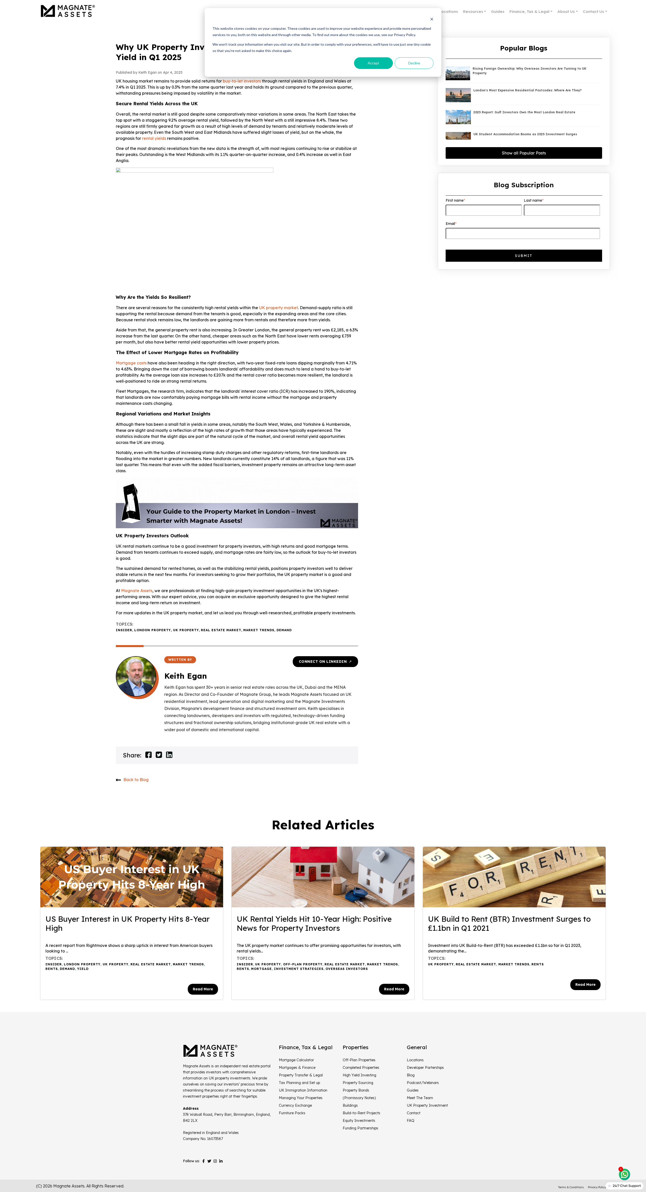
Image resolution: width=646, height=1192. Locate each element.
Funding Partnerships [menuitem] (360, 1128)
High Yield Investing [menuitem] (359, 1075)
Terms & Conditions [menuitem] (571, 1187)
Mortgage (261, 969)
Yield (83, 969)
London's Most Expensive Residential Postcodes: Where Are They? (527, 90)
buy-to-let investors (242, 81)
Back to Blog (136, 779)
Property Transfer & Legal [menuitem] (301, 1075)
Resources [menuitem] (473, 11)
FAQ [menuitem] (410, 1120)
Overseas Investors (347, 969)
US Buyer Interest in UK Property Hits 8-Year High (127, 923)
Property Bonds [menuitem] (356, 1090)
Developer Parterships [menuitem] (425, 1067)
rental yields (154, 138)
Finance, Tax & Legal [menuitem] (529, 11)
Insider (124, 630)
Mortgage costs (131, 362)
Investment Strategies (299, 969)
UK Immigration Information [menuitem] (303, 1090)
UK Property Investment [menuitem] (427, 1105)
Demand (284, 630)
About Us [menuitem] (566, 11)
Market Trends (258, 630)
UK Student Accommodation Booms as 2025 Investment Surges (525, 134)
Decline (414, 63)
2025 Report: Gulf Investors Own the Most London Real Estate (524, 112)
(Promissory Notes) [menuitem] (359, 1098)
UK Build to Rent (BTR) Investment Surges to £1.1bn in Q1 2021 (509, 923)
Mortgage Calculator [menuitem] (296, 1060)
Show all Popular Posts (524, 152)
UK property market (278, 307)
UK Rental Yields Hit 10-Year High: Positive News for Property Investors (314, 923)
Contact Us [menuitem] (593, 11)
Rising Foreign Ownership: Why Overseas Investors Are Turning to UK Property (529, 71)
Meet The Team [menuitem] (420, 1098)
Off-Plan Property (302, 964)
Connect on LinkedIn (325, 661)
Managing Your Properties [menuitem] (300, 1098)
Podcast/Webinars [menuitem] (423, 1082)
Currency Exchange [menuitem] (295, 1105)
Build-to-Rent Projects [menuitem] (361, 1113)
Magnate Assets (136, 590)
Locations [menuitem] (448, 11)
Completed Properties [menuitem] (361, 1067)
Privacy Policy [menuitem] (597, 1187)
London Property (152, 630)
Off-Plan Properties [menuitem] (359, 1060)
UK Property (186, 630)
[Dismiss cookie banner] (432, 19)
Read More (203, 989)
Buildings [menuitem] (350, 1105)
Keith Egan (185, 676)
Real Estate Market (221, 630)
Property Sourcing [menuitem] (358, 1082)
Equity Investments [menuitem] (359, 1120)
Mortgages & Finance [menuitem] (297, 1067)
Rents (51, 969)
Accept (373, 63)
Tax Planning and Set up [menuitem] (299, 1082)
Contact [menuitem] (413, 1113)
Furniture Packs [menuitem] (292, 1113)
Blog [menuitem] (411, 1075)
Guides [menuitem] (497, 11)
